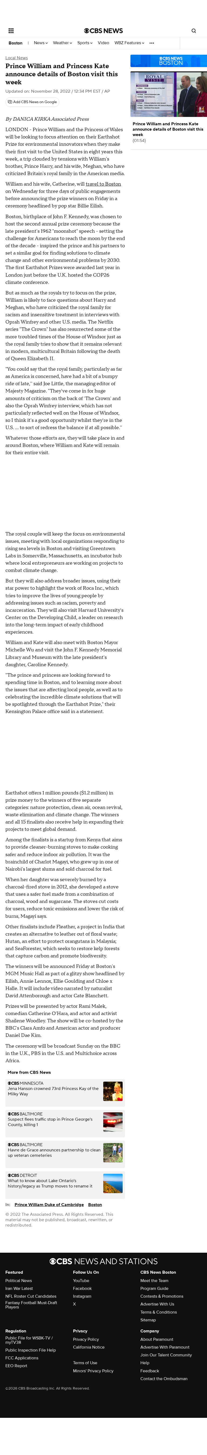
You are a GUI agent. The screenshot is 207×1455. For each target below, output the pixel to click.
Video (103, 43)
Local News (16, 58)
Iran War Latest (19, 1288)
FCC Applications (21, 1358)
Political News (18, 1281)
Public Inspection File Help (30, 1350)
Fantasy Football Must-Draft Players (31, 1305)
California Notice (89, 1347)
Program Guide (154, 1288)
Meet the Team (154, 1281)
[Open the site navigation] (40, 30)
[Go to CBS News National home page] (103, 30)
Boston (15, 43)
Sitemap (148, 1320)
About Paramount (156, 1339)
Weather (61, 43)
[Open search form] (193, 31)
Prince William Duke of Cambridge (49, 1204)
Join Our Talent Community (166, 1355)
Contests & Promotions (161, 1296)
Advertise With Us (157, 1304)
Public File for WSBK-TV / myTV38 (29, 1340)
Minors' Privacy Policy (93, 1371)
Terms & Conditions (158, 1312)
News (40, 43)
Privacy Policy (86, 1339)
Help (144, 1363)
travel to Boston (103, 184)
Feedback (149, 1371)
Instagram (82, 1296)
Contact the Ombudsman (164, 1379)
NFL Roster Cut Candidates (30, 1296)
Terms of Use (85, 1363)
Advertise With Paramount (164, 1347)
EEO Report (16, 1366)
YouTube (81, 1281)
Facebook (82, 1288)
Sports (83, 43)
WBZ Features (128, 43)
